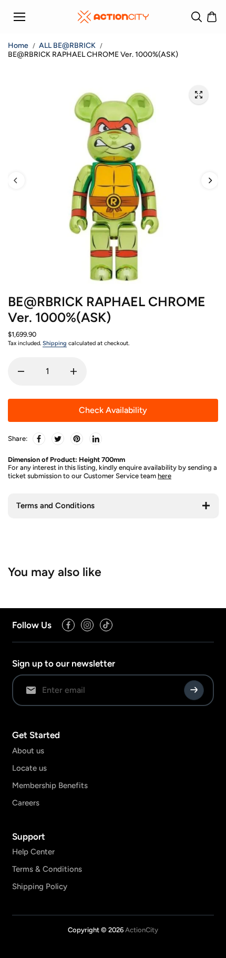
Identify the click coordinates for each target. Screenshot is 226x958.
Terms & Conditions (47, 869)
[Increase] (73, 371)
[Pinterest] (76, 438)
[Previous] (16, 180)
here (164, 476)
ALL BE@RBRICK (67, 45)
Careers (25, 803)
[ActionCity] (113, 17)
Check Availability (113, 410)
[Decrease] (21, 371)
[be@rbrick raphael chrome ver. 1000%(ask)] (198, 94)
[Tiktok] (106, 625)
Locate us (29, 768)
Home (18, 46)
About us (28, 750)
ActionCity (141, 930)
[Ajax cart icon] (212, 17)
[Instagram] (87, 625)
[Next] (209, 180)
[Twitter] (58, 438)
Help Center (33, 851)
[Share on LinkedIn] (95, 438)
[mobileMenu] (19, 16)
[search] (196, 17)
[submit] (194, 690)
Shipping (55, 343)
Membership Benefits (50, 785)
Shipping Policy (39, 886)
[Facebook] (39, 438)
